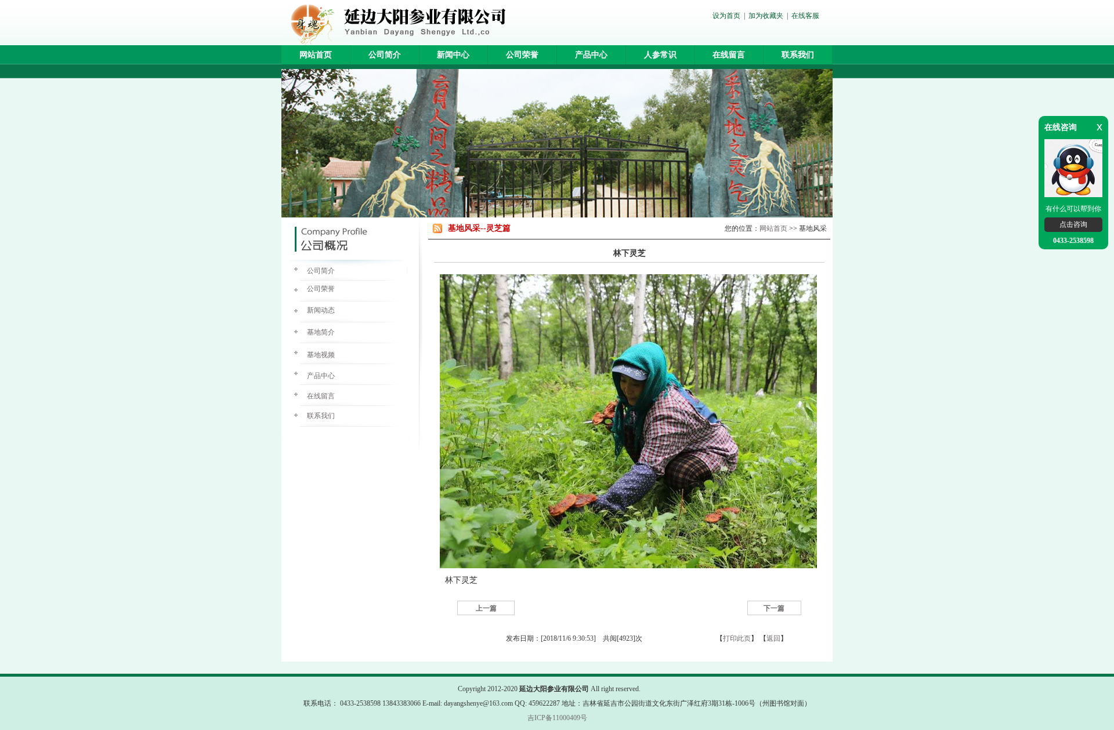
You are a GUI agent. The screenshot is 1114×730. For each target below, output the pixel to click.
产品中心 (591, 54)
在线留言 (728, 54)
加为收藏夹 (765, 16)
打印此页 (737, 638)
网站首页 (315, 54)
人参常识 (660, 54)
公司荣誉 (522, 54)
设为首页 (726, 16)
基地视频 (321, 355)
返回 (773, 638)
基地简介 (321, 332)
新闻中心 (453, 54)
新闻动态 (321, 310)
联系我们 (798, 54)
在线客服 (805, 16)
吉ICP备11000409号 (557, 718)
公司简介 (384, 54)
